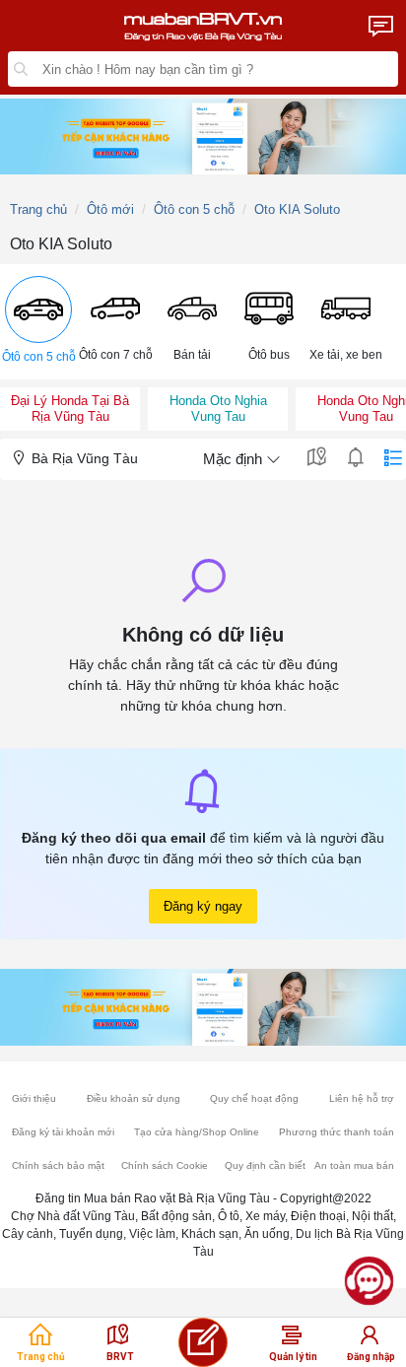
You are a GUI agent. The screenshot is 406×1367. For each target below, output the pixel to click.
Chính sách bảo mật (58, 1165)
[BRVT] (118, 1340)
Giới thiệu (34, 1098)
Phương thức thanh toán (336, 1132)
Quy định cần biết (265, 1165)
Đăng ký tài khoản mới (63, 1132)
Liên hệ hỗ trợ (361, 1098)
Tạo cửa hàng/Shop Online (196, 1132)
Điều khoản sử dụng (133, 1098)
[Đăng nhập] (369, 1340)
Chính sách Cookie (164, 1165)
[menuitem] (38, 322)
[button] (38, 322)
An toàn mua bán (354, 1165)
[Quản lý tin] (291, 1340)
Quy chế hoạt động (254, 1098)
